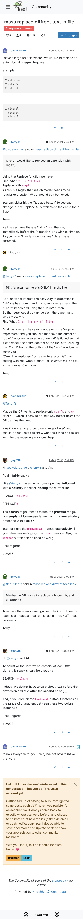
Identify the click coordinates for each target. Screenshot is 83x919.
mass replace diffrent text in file (56, 149)
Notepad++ (60, 880)
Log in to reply (68, 35)
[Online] (7, 460)
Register (13, 857)
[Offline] (7, 50)
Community (42, 6)
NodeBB (38, 891)
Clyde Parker (19, 50)
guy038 (16, 460)
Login (26, 857)
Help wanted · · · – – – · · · (20, 28)
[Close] (75, 784)
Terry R (15, 142)
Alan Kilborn (18, 396)
